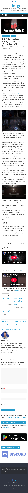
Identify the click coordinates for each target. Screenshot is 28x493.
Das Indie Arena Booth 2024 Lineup (14, 321)
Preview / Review (6, 36)
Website (3, 404)
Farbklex (12, 46)
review (10, 48)
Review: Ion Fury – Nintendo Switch (6, 310)
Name (3, 388)
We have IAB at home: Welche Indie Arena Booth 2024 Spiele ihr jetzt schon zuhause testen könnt (13, 327)
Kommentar (4, 367)
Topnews (13, 36)
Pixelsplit (20, 93)
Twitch (23, 271)
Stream (17, 290)
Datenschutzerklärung (21, 482)
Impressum (14, 484)
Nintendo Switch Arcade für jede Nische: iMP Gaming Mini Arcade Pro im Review (19, 301)
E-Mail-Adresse (5, 397)
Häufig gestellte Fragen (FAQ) (9, 482)
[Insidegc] (2, 15)
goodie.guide (6, 427)
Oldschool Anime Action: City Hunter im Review (7, 300)
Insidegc (14, 5)
